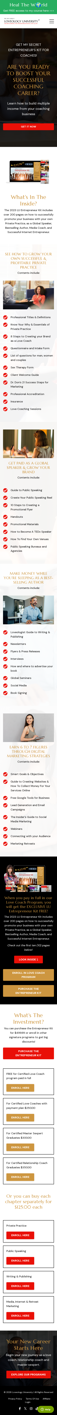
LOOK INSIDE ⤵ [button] (28, 959)
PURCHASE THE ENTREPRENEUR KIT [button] (28, 991)
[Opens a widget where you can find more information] (45, 1409)
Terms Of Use (32, 1398)
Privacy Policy (15, 1398)
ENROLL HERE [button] (20, 1088)
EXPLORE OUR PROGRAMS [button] (28, 1374)
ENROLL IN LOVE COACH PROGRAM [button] (28, 975)
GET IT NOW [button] (28, 126)
